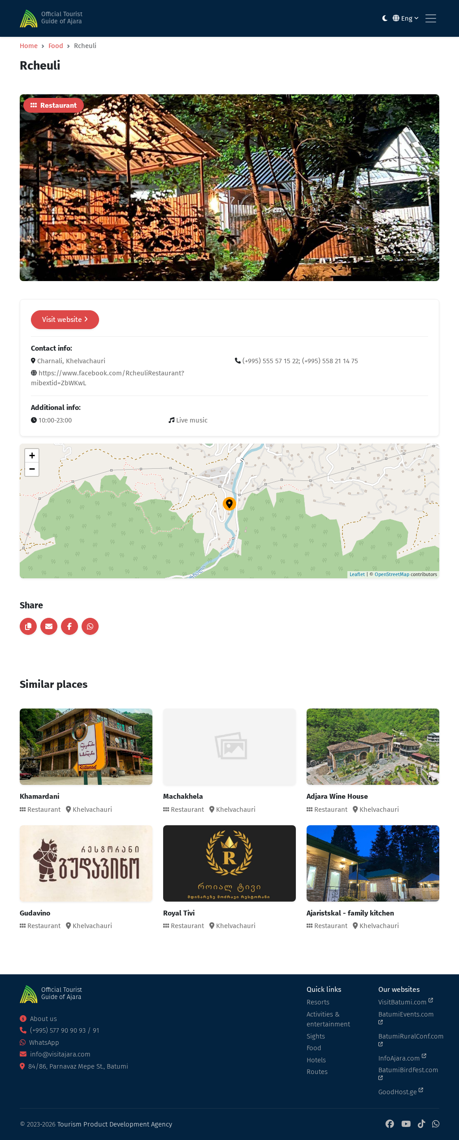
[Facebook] (389, 1124)
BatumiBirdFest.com (408, 1070)
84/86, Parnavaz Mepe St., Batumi (77, 1066)
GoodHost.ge (398, 1092)
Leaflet (357, 574)
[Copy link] (28, 626)
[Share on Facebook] (69, 626)
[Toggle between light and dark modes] (384, 18)
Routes (317, 1072)
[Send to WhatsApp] (90, 626)
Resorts (318, 1002)
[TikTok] (421, 1124)
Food (55, 46)
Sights (316, 1036)
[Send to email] (48, 626)
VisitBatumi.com (403, 1002)
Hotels (316, 1060)
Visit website (63, 319)
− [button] (32, 469)
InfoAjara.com (400, 1058)
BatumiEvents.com (406, 1014)
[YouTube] (406, 1124)
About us (42, 1019)
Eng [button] (406, 18)
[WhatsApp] (435, 1124)
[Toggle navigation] (430, 18)
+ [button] (32, 455)
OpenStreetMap (392, 574)
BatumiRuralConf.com (408, 1036)
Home (29, 46)
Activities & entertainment (328, 1019)
